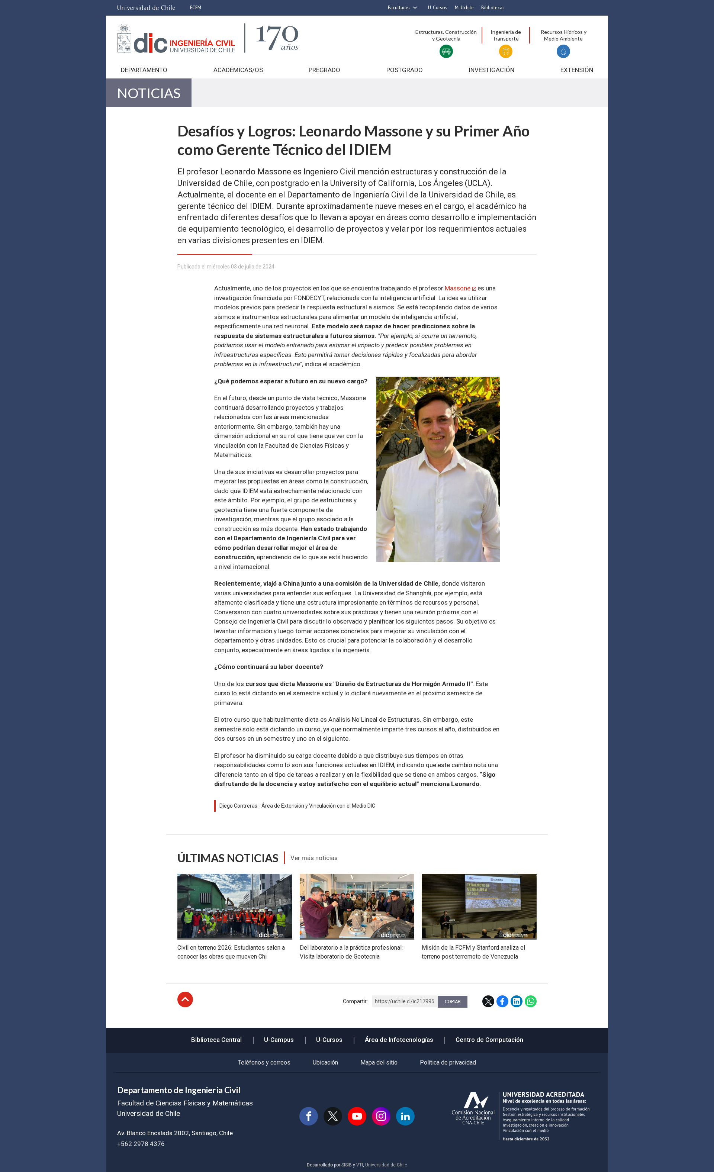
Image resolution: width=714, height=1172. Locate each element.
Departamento (144, 70)
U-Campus (279, 1039)
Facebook (502, 1001)
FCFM (195, 7)
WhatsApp (531, 1001)
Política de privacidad (448, 1062)
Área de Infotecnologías (399, 1039)
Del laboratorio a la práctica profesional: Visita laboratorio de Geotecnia (351, 952)
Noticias (148, 92)
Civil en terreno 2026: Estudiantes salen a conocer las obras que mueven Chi (231, 952)
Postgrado (404, 70)
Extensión (576, 70)
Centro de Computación (489, 1039)
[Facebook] (308, 1116)
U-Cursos (437, 7)
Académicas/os (238, 70)
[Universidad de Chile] (146, 8)
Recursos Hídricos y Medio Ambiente (563, 35)
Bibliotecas (493, 7)
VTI (359, 1165)
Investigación (491, 70)
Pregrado (324, 70)
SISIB (346, 1165)
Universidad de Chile (386, 1165)
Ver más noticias (314, 858)
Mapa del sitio (379, 1062)
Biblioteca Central (216, 1039)
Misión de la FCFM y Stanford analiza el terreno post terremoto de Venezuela (473, 952)
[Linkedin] (405, 1116)
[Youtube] (357, 1116)
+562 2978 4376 (141, 1143)
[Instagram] (381, 1116)
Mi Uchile (464, 7)
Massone (457, 288)
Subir (185, 999)
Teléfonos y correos (264, 1062)
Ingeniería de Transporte (506, 35)
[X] (333, 1116)
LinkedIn (516, 1001)
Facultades (399, 7)
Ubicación (325, 1062)
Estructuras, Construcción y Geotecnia (446, 35)
